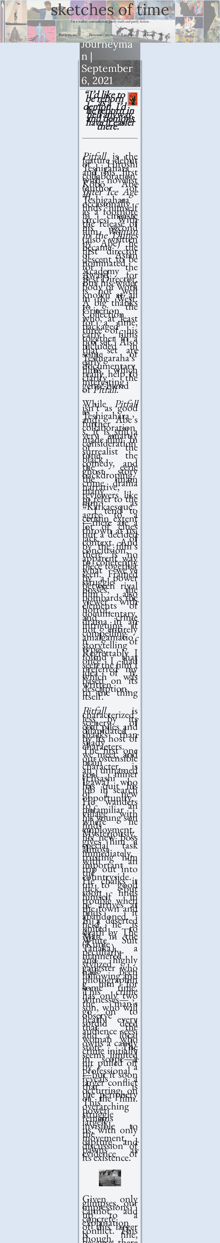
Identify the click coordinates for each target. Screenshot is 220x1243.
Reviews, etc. (68, 34)
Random (127, 34)
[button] (161, 34)
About (147, 34)
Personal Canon (101, 34)
